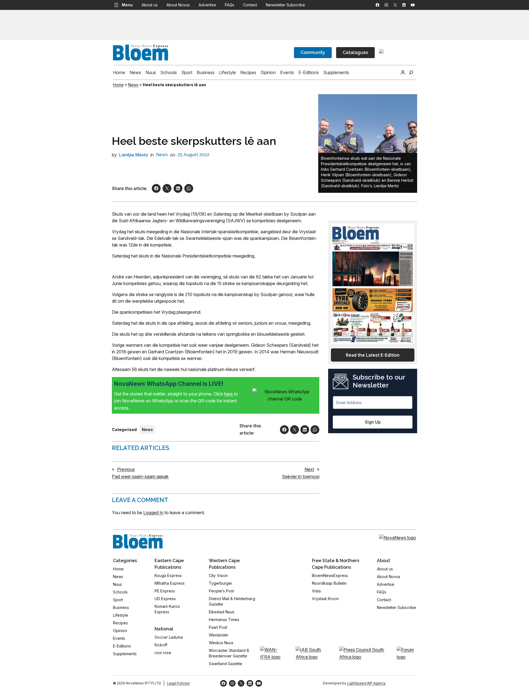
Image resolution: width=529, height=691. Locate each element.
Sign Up (373, 422)
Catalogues (355, 52)
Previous (126, 469)
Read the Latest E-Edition (373, 355)
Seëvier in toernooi (300, 476)
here (229, 394)
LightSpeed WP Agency (366, 683)
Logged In (153, 512)
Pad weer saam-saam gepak (140, 476)
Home (118, 84)
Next (309, 469)
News (133, 84)
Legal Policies (178, 683)
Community (313, 52)
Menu (127, 4)
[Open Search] (411, 72)
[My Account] (403, 72)
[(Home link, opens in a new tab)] (138, 541)
